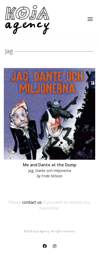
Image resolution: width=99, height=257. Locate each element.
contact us (32, 202)
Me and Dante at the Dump (49, 165)
